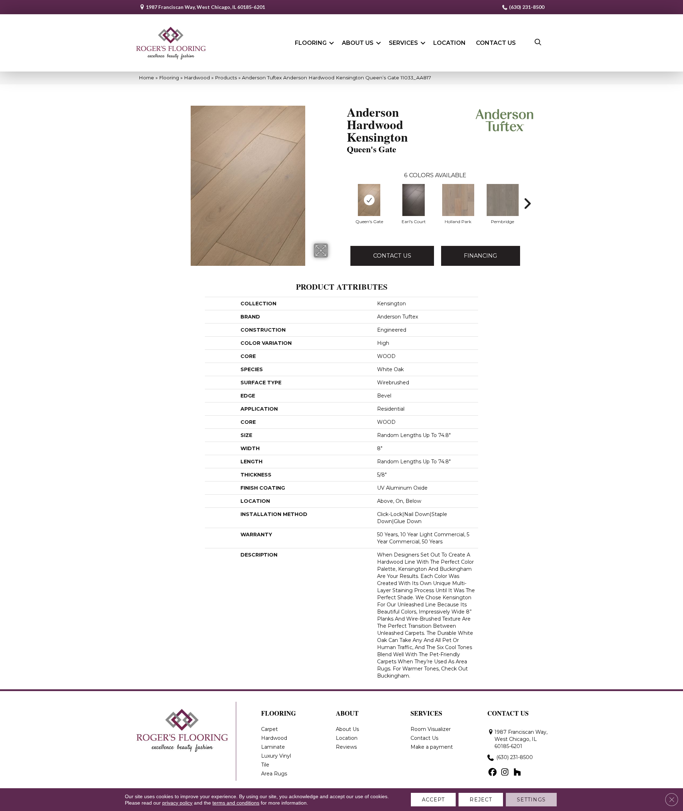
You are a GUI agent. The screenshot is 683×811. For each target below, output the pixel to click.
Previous (343, 192)
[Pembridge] (502, 200)
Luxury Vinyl (276, 756)
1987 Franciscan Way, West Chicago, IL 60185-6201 (205, 7)
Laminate (273, 747)
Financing (480, 255)
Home (146, 77)
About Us (358, 43)
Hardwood (197, 77)
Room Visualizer (431, 729)
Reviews (346, 747)
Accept (433, 799)
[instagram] (505, 772)
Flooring (311, 43)
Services (403, 43)
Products (226, 77)
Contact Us (496, 43)
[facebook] (492, 772)
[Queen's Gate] (369, 200)
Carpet (269, 729)
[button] (332, 43)
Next (527, 192)
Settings (531, 799)
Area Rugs (274, 773)
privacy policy (177, 803)
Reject (481, 799)
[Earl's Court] (414, 200)
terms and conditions (235, 803)
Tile (265, 765)
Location (449, 43)
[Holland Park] (458, 200)
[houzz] (517, 772)
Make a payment (432, 747)
